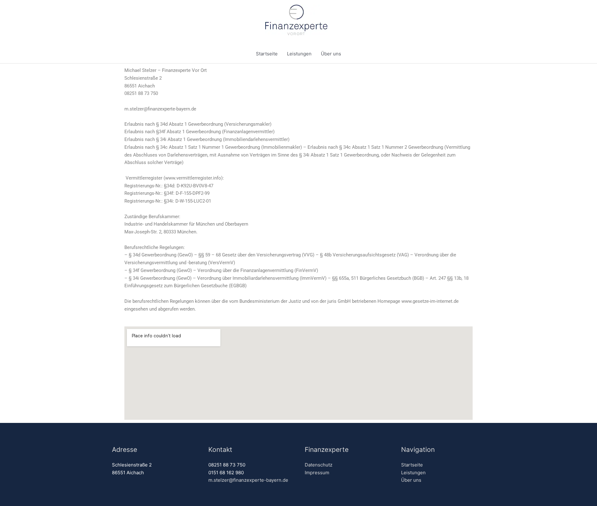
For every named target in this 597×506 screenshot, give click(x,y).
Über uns (331, 54)
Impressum (317, 473)
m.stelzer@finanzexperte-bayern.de (248, 480)
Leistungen (299, 54)
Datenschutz (318, 465)
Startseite (267, 54)
